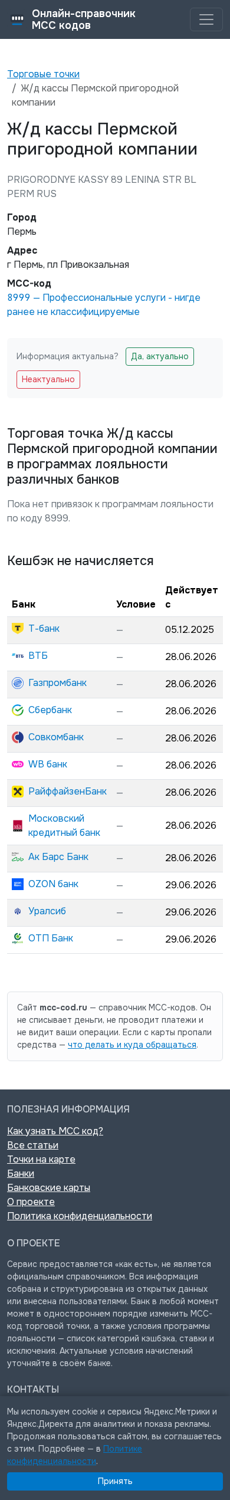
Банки (20, 1173)
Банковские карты (48, 1187)
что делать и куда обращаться (132, 1044)
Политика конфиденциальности (79, 1216)
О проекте (31, 1202)
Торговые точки (43, 74)
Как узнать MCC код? (55, 1131)
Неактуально (48, 379)
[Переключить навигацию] (206, 19)
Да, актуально (160, 356)
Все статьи (32, 1145)
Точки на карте (41, 1159)
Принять (115, 1481)
